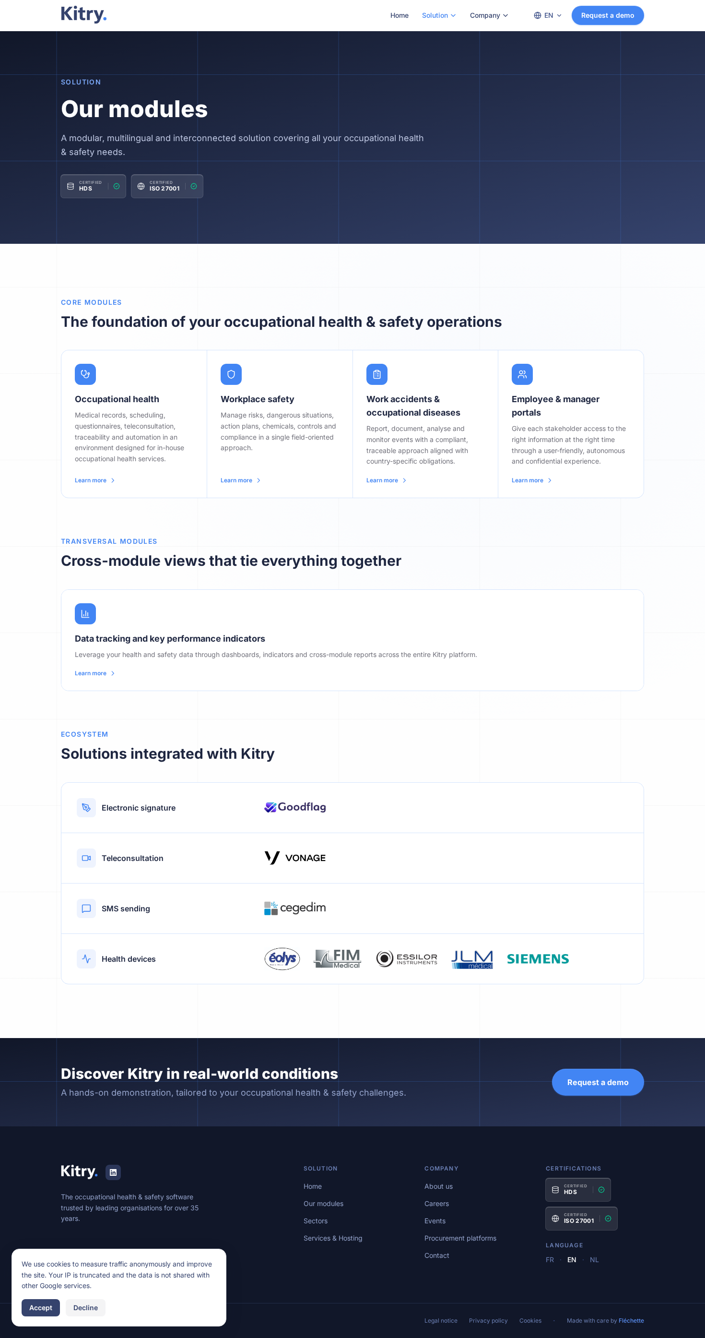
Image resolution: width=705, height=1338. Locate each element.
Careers (436, 1203)
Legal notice (441, 1320)
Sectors (316, 1221)
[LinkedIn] (113, 1172)
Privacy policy (488, 1320)
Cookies (530, 1320)
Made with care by (605, 1320)
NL (594, 1259)
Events (435, 1221)
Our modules (323, 1203)
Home (399, 15)
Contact (436, 1255)
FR (550, 1259)
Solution (435, 15)
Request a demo (607, 15)
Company (485, 15)
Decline (85, 1307)
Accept (40, 1307)
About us (438, 1186)
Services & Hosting (333, 1238)
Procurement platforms (460, 1238)
